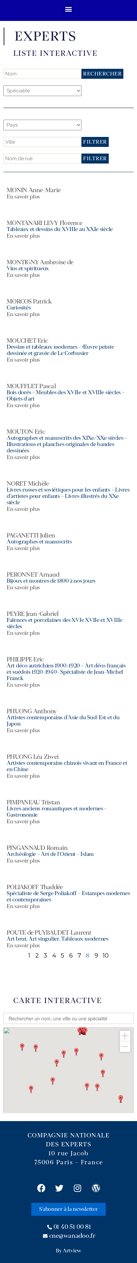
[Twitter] (59, 1188)
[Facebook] (41, 1188)
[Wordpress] (95, 1188)
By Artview (68, 1250)
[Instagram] (77, 1188)
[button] (68, 8)
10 (105, 955)
